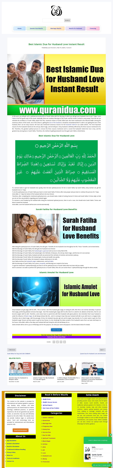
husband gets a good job (41, 251)
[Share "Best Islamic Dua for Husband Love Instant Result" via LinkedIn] (64, 342)
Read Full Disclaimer (20, 430)
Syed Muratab (52, 47)
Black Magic (46, 441)
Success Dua (47, 432)
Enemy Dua (46, 429)
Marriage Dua (47, 423)
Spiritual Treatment (49, 438)
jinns (44, 447)
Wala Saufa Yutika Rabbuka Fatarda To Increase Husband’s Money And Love (92, 379)
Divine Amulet (56, 330)
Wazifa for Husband (75, 28)
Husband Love (47, 456)
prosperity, (43, 263)
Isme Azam (80, 399)
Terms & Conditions (13, 458)
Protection (46, 462)
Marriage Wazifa (55, 28)
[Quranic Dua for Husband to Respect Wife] (20, 368)
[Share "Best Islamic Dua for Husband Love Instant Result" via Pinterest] (61, 342)
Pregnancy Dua (47, 426)
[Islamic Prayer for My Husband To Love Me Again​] (44, 368)
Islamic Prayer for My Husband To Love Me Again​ (43, 378)
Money (45, 459)
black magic (28, 316)
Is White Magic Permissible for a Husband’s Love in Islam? (68, 378)
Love (44, 453)
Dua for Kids (46, 435)
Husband (68, 47)
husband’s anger (31, 261)
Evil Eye (45, 444)
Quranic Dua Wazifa (36, 28)
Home (19, 28)
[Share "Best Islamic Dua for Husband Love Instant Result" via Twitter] (57, 342)
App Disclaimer (11, 440)
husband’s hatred (71, 124)
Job (44, 450)
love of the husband (55, 122)
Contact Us (10, 461)
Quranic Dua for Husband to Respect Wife (18, 378)
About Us (10, 455)
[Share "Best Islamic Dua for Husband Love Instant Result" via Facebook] (54, 342)
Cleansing (93, 28)
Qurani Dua (46, 420)
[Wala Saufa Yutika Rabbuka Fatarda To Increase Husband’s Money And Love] (93, 368)
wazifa (42, 116)
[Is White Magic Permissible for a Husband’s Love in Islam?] (68, 368)
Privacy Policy (11, 452)
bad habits (50, 261)
